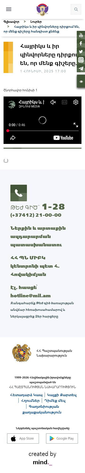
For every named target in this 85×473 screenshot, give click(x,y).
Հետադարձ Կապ (26, 394)
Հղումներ (31, 400)
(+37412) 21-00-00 (35, 215)
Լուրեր (36, 21)
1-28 (53, 206)
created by (42, 457)
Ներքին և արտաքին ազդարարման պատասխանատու (38, 236)
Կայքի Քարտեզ (61, 394)
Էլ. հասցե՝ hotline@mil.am (30, 291)
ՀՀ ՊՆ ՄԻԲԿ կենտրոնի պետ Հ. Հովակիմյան (35, 266)
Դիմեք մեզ (54, 400)
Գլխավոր (11, 21)
